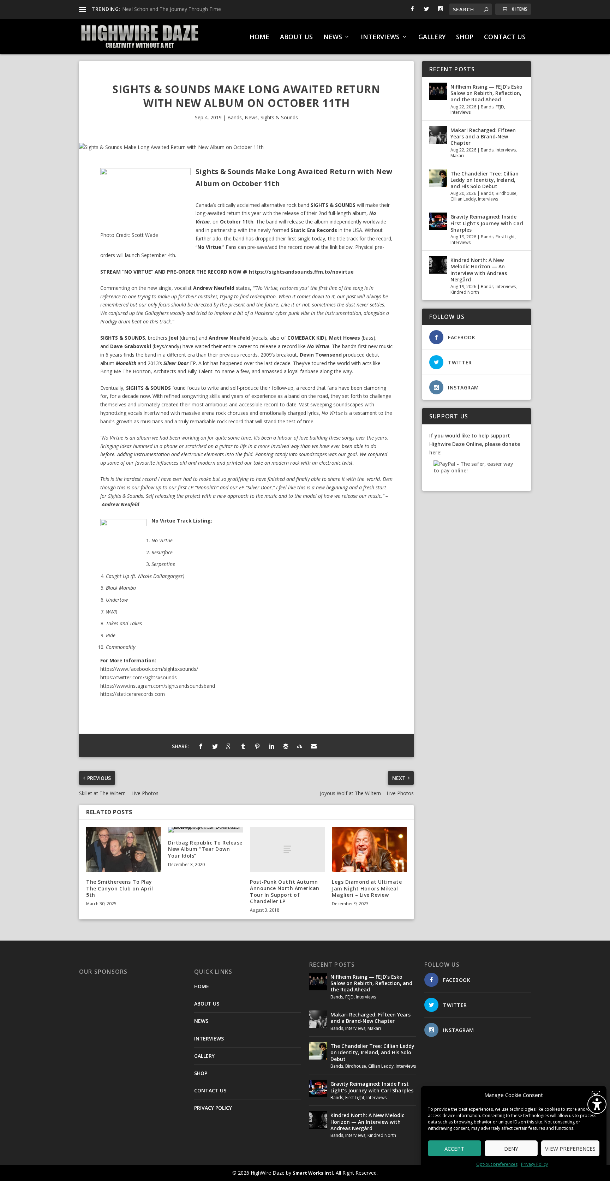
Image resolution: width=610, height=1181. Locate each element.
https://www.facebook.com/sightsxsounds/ (149, 669)
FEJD (500, 107)
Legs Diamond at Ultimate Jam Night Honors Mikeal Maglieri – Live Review (367, 888)
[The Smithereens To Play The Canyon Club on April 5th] (123, 849)
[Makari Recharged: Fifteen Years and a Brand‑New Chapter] (438, 135)
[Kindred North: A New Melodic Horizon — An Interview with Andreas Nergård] (438, 265)
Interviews (460, 112)
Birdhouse (506, 193)
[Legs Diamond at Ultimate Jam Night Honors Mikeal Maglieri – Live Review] (369, 849)
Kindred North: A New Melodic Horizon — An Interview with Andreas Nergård (478, 270)
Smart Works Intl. (313, 1173)
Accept (454, 1148)
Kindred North (464, 292)
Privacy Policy (534, 1164)
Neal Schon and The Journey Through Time (171, 9)
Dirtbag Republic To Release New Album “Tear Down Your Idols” (205, 849)
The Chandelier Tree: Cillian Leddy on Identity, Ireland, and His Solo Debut (484, 180)
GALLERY (431, 37)
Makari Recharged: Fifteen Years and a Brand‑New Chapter (483, 136)
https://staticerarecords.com (132, 694)
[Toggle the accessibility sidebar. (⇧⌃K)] (596, 1104)
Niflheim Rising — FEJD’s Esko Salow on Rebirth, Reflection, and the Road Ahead (486, 93)
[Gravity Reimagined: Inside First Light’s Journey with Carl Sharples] (438, 221)
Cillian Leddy (463, 199)
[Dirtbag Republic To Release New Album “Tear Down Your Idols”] (205, 830)
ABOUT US (296, 37)
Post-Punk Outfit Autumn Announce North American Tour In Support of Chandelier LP (284, 891)
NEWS (332, 37)
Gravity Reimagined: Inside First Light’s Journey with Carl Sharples (486, 223)
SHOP (464, 37)
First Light (505, 237)
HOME (259, 37)
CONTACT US (505, 37)
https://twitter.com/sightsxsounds (138, 677)
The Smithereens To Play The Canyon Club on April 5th (119, 888)
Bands (234, 117)
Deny (511, 1148)
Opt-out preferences (497, 1164)
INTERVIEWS (380, 37)
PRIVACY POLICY (213, 1107)
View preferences (570, 1148)
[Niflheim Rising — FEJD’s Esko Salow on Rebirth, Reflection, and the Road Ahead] (438, 91)
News (251, 117)
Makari (457, 156)
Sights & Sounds (279, 117)
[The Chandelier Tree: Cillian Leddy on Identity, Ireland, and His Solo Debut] (438, 178)
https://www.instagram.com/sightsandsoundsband (157, 685)
